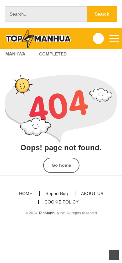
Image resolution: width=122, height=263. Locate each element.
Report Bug (56, 193)
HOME (25, 193)
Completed (53, 53)
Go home (61, 165)
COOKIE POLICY (61, 201)
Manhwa (15, 53)
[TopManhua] (41, 38)
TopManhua (48, 213)
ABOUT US (92, 193)
